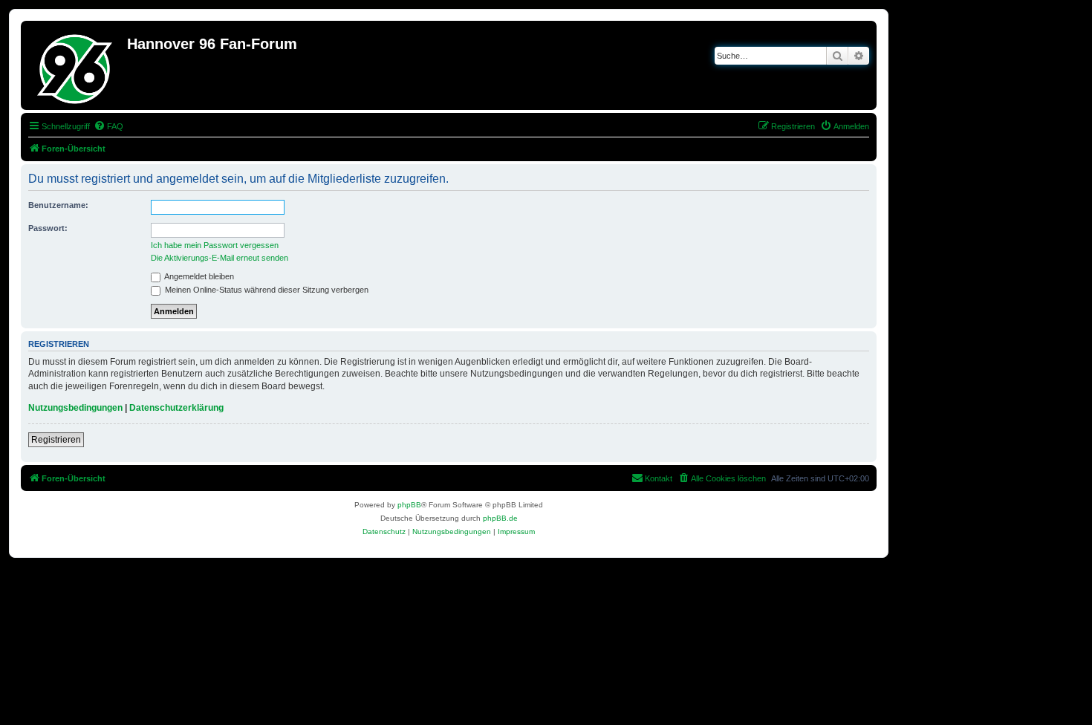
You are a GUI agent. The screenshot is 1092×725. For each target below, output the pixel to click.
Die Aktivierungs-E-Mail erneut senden (219, 257)
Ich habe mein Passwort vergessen (215, 245)
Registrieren (56, 440)
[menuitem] (108, 126)
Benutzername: (58, 205)
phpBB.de (500, 518)
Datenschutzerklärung (176, 408)
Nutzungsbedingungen (75, 408)
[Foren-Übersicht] (76, 65)
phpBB (409, 505)
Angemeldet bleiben (198, 276)
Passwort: (48, 228)
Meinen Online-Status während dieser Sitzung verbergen (265, 289)
